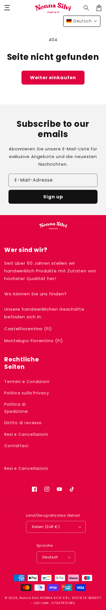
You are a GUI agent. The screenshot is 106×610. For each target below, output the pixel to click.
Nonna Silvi (29, 598)
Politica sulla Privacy (26, 393)
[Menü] (7, 8)
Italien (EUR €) (46, 526)
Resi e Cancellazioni (26, 434)
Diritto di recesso (23, 423)
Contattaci (16, 446)
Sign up (53, 196)
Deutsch (50, 557)
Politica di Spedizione (16, 407)
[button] (86, 8)
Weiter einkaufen (53, 77)
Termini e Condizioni (26, 381)
